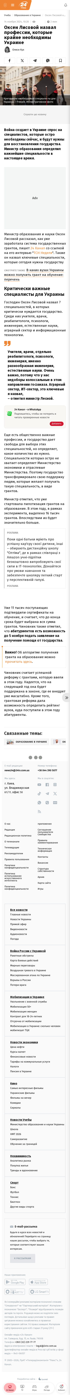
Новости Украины (20, 919)
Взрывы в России (20, 980)
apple (39, 1282)
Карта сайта (44, 883)
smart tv (14, 1292)
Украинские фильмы (22, 1093)
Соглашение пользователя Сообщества (45, 832)
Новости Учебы (21, 1119)
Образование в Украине (27, 15)
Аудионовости (18, 934)
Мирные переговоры (22, 965)
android (14, 1282)
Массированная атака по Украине (30, 975)
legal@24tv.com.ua (46, 1346)
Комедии (15, 1102)
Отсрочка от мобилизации (25, 1021)
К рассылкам (22, 1258)
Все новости (18, 910)
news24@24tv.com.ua (16, 770)
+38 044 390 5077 (47, 770)
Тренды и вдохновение (24, 1170)
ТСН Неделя (43, 253)
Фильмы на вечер (20, 1098)
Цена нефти (17, 1046)
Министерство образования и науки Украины (37, 1124)
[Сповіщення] (65, 5)
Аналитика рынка (20, 1160)
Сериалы (15, 1107)
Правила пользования (16, 859)
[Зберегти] (60, 60)
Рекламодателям (13, 853)
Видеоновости (18, 929)
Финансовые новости (23, 1056)
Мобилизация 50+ (20, 1006)
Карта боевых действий (24, 960)
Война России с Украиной (28, 951)
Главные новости (20, 914)
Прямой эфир (18, 924)
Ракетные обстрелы (22, 955)
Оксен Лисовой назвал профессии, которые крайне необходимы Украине (55, 15)
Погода (14, 938)
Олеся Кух (18, 50)
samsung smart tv (39, 1292)
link (39, 784)
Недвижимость (20, 1156)
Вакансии (43, 863)
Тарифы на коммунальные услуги (30, 1061)
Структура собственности (46, 870)
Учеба (7, 15)
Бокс (13, 1187)
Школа (14, 1129)
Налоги (14, 1066)
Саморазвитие (18, 1139)
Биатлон (15, 1201)
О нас (7, 824)
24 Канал (38, 248)
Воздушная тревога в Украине (28, 970)
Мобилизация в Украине (27, 997)
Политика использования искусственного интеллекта (13, 877)
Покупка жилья (19, 1165)
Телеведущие (11, 847)
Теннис (14, 1197)
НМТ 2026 (15, 1134)
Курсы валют (17, 1052)
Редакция (9, 830)
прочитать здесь (18, 662)
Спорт (14, 1182)
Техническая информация (45, 850)
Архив (41, 877)
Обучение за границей (23, 1144)
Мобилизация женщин (23, 1011)
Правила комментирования (48, 841)
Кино (13, 1083)
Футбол (14, 1192)
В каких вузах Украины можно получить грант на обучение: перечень (34, 274)
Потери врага (18, 985)
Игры (40, 889)
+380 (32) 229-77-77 (25, 1342)
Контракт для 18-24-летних (26, 1016)
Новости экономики (24, 1042)
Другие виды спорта (22, 1206)
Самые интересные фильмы (26, 1088)
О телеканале (11, 842)
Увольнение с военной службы (28, 1001)
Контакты (43, 857)
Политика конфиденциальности (16, 866)
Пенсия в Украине (21, 1071)
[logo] (23, 5)
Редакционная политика (17, 836)
